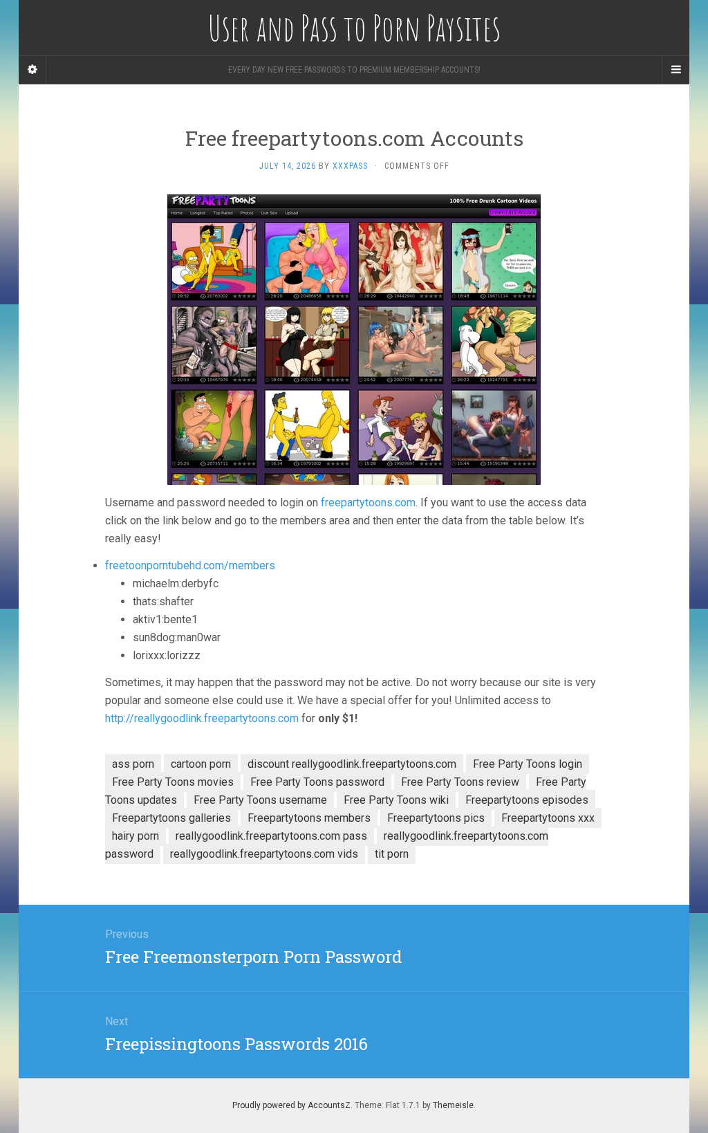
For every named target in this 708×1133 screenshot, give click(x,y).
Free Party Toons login (527, 764)
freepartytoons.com (368, 502)
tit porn (392, 853)
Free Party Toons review (460, 782)
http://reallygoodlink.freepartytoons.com (202, 718)
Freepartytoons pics (436, 818)
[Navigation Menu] (675, 70)
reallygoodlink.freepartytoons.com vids (264, 853)
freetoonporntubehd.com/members (190, 565)
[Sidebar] (32, 70)
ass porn (133, 764)
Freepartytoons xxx (548, 818)
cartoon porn (201, 764)
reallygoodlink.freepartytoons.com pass (271, 835)
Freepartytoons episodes (526, 800)
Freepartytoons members (309, 818)
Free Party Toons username (260, 800)
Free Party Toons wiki (396, 800)
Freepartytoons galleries (171, 818)
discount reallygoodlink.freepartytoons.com (352, 764)
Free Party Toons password (317, 782)
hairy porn (135, 835)
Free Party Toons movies (173, 782)
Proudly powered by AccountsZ (291, 1105)
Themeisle (453, 1105)
